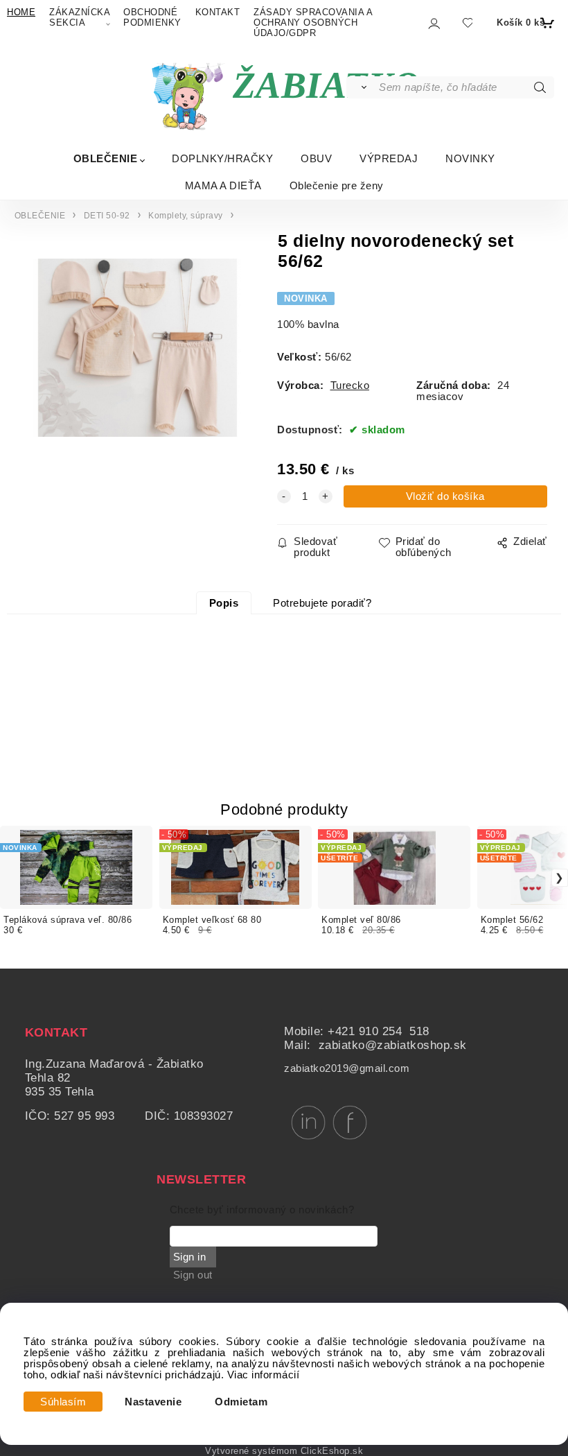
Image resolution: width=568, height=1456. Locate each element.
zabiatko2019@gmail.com (346, 1068)
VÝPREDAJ (389, 158)
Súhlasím (63, 1401)
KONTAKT (217, 12)
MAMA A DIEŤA (223, 185)
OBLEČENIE (105, 158)
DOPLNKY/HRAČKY (222, 158)
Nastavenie (153, 1401)
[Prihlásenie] (433, 23)
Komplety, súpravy (185, 215)
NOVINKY (470, 158)
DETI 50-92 (107, 215)
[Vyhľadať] (362, 87)
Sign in (189, 1257)
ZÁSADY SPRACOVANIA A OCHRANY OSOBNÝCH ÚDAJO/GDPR (313, 22)
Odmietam (241, 1401)
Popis (224, 603)
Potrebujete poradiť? (322, 603)
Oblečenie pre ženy (337, 185)
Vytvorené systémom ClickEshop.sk (284, 1451)
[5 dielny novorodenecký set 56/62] (135, 356)
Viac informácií (263, 1374)
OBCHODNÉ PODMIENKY (152, 17)
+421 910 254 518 (378, 1031)
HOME (21, 12)
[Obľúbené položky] (467, 22)
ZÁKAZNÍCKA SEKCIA (79, 17)
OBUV (316, 158)
